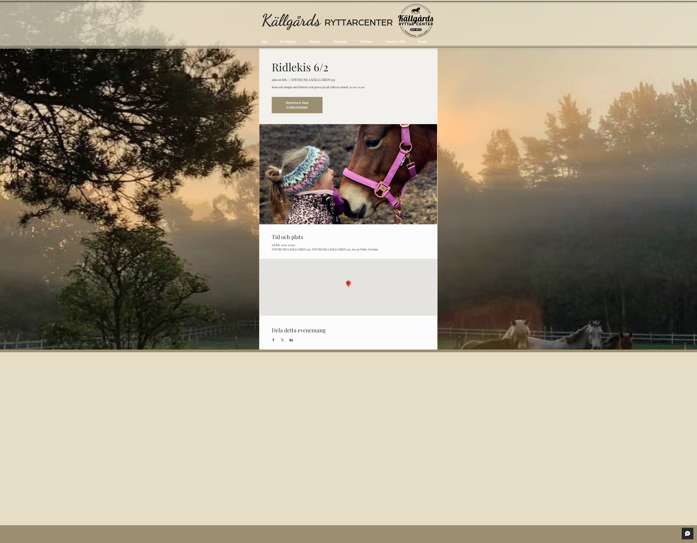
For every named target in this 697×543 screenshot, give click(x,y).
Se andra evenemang (297, 107)
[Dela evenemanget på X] (282, 339)
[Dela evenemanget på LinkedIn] (291, 339)
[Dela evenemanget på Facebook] (273, 339)
